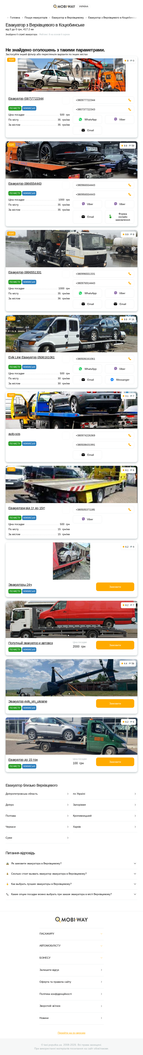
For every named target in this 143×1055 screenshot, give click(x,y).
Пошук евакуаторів (36, 17)
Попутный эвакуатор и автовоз (30, 643)
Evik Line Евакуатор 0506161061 (31, 357)
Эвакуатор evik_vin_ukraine (27, 701)
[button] (70, 176)
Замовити (115, 586)
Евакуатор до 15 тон (23, 760)
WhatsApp (91, 119)
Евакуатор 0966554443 (25, 183)
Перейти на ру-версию (71, 1032)
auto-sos (14, 434)
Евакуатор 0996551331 (25, 272)
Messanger (122, 379)
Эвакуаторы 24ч (20, 585)
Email (90, 130)
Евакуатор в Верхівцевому (68, 17)
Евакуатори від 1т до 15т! (26, 508)
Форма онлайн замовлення (122, 216)
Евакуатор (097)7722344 (25, 98)
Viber (122, 119)
